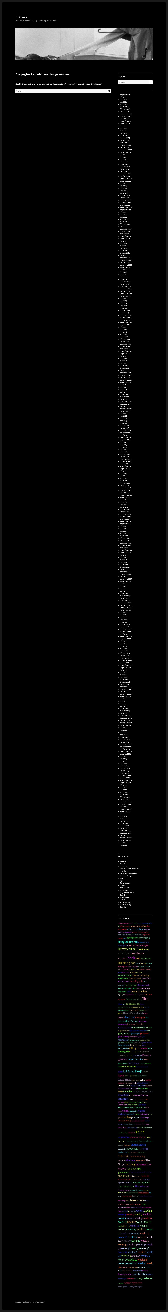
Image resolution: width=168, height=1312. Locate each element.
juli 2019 (123, 299)
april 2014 (123, 450)
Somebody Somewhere (139, 1141)
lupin (121, 1075)
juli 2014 (123, 442)
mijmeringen (123, 1088)
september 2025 (126, 121)
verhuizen (122, 1208)
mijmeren (148, 1086)
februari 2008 (125, 625)
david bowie (123, 981)
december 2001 (125, 802)
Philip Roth (144, 1114)
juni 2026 (123, 100)
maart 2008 (124, 622)
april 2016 (123, 392)
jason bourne (123, 1037)
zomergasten (133, 1283)
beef (127, 946)
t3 (141, 1149)
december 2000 (125, 831)
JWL (121, 878)
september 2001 (126, 809)
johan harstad (144, 1040)
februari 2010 (125, 567)
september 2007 (126, 637)
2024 (139, 924)
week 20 (141, 1229)
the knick (123, 1176)
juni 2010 (123, 557)
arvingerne (133, 937)
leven (138, 1067)
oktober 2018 (125, 320)
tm (150, 1193)
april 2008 (123, 620)
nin (147, 1099)
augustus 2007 (125, 639)
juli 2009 (123, 584)
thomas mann (143, 1193)
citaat (120, 969)
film (145, 999)
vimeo (133, 1208)
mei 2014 (123, 447)
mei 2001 (123, 819)
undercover (123, 1204)
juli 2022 (123, 212)
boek (131, 958)
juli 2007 (123, 641)
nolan (126, 1102)
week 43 (126, 1255)
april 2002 (123, 792)
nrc (145, 1102)
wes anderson (127, 1271)
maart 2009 (124, 593)
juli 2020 (123, 270)
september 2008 (126, 608)
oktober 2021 (125, 234)
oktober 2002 (125, 778)
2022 (131, 924)
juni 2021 (123, 243)
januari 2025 (124, 140)
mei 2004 (123, 732)
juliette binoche (135, 1045)
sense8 (131, 1132)
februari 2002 (125, 797)
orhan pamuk (139, 1107)
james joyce (135, 1034)
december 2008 (125, 601)
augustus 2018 (125, 325)
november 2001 (125, 804)
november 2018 (125, 318)
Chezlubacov (124, 866)
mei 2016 (123, 390)
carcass (143, 963)
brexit (138, 963)
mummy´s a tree (141, 1095)
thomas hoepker (132, 1193)
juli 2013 (123, 471)
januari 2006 (124, 684)
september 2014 (126, 438)
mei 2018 (123, 332)
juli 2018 (123, 327)
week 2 (148, 1210)
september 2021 (126, 236)
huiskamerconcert (125, 1028)
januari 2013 (124, 485)
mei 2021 (123, 246)
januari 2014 (124, 457)
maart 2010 (124, 565)
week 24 (144, 1233)
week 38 (144, 1248)
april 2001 (123, 821)
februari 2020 (125, 282)
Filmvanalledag (125, 876)
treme (135, 1196)
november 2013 (125, 462)
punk (133, 1118)
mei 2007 (123, 646)
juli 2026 (123, 97)
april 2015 (123, 421)
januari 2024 (124, 169)
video (128, 1207)
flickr (120, 1004)
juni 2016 (123, 387)
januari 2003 (124, 771)
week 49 (123, 1263)
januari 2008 (124, 627)
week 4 (130, 1214)
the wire (140, 1186)
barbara (140, 942)
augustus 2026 (125, 95)
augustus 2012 (125, 497)
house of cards (135, 1024)
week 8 (130, 1218)
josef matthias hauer (125, 1043)
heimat (130, 1017)
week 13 (140, 1222)
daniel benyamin (135, 978)
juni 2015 (123, 416)
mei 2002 (123, 790)
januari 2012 (124, 512)
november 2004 (126, 718)
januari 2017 (124, 370)
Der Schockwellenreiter (128, 873)
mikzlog (123, 885)
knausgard (123, 1051)
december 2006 (125, 658)
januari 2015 (124, 428)
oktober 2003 (125, 749)
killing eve (135, 1048)
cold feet (132, 972)
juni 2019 (123, 301)
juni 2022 (123, 215)
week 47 (132, 1259)
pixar (150, 1114)
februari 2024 (125, 167)
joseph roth (138, 1043)
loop (138, 1071)
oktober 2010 (125, 548)
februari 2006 (125, 682)
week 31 (145, 1240)
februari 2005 (125, 711)
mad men (124, 1079)
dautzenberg (146, 978)
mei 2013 (123, 476)
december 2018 (125, 315)
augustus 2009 (125, 581)
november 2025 (126, 116)
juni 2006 (123, 672)
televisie (123, 1156)
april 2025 (123, 133)
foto (124, 1004)
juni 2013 (123, 474)
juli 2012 (123, 500)
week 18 (122, 1229)
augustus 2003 (125, 754)
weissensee (133, 1267)
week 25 (122, 1237)
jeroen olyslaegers (135, 1037)
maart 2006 (124, 680)
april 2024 (123, 162)
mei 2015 (123, 418)
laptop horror (123, 1064)
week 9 (139, 1218)
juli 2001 (123, 814)
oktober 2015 (125, 406)
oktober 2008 (125, 605)
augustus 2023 (125, 181)
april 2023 (123, 191)
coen (120, 972)
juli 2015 (123, 414)
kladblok (144, 1048)
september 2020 (126, 265)
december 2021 (125, 229)
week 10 (147, 1218)
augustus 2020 (125, 267)
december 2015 (125, 402)
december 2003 (125, 744)
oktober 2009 (125, 577)
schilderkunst (132, 1128)
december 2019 (125, 287)
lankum (146, 1060)
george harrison (138, 1007)
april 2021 (123, 248)
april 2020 (123, 277)
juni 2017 (123, 358)
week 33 (132, 1244)
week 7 (122, 1218)
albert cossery (125, 926)
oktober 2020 (125, 263)
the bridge (130, 1164)
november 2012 (125, 490)
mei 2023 (123, 188)
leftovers (133, 1063)
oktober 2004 (125, 720)
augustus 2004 (125, 725)
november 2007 (126, 632)
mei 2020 (123, 275)
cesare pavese (123, 967)
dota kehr (122, 992)
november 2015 (125, 404)
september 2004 (126, 723)
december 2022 (125, 200)
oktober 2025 (125, 119)
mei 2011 (123, 531)
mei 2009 (123, 589)
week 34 (141, 1244)
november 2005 (126, 689)
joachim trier (133, 1040)
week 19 (132, 1229)
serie (140, 1132)
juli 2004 (123, 728)
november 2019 (125, 289)
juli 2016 (123, 385)
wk (135, 1279)
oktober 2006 (125, 663)
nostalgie (140, 1102)
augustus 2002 (125, 783)
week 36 (126, 1248)
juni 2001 (123, 816)
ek (135, 995)
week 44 (135, 1255)
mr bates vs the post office (142, 1092)
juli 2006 (123, 670)
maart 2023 (124, 193)
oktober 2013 (124, 464)
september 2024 (126, 150)
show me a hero (137, 1137)
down (129, 992)
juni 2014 (123, 445)
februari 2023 (125, 195)
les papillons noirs (127, 1067)
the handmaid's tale (140, 1172)
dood (135, 988)
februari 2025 (125, 138)
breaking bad (127, 963)
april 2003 (123, 764)
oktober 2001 (125, 807)
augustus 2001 (125, 811)
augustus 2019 (125, 296)
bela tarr (132, 946)
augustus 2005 (125, 696)
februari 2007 (125, 653)
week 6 (147, 1214)
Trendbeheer (125, 897)
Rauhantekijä (125, 1120)
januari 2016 (124, 399)
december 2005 (125, 687)
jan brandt (144, 1033)
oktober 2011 (124, 519)
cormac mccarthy (140, 975)
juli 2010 (123, 555)
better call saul (128, 949)
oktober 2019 (125, 291)
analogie (128, 932)
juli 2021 (123, 241)
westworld (137, 1271)
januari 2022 (124, 227)
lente (141, 1064)
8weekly (123, 861)
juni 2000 (123, 845)
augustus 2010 (125, 553)
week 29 (126, 1240)
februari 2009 (125, 596)
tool (119, 1196)
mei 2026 (123, 102)
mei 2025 (123, 131)
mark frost (135, 1080)
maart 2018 (124, 337)
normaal (132, 1102)
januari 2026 (124, 112)
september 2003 (126, 752)
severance (124, 1137)
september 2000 (126, 838)
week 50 (132, 1263)
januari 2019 (124, 313)
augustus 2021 (125, 239)
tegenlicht (142, 1152)
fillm (139, 1000)
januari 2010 (124, 569)
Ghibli (146, 1007)
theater (122, 1160)
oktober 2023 (125, 176)
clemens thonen (145, 969)
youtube (146, 1278)
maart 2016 (124, 394)
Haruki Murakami (133, 1013)
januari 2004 (124, 742)
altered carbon (135, 929)
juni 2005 (123, 701)
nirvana (121, 1102)
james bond (127, 1034)
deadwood (131, 985)
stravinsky (122, 1149)
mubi (131, 1095)
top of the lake (126, 1196)
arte (124, 938)
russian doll (140, 1124)
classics (126, 969)
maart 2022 (124, 222)
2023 (135, 924)
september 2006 (126, 665)
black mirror (124, 954)
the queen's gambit (141, 1183)
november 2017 (125, 346)
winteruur (130, 1279)
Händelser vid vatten (142, 1028)
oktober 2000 (125, 835)
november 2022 (126, 203)
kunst (130, 1056)
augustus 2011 (125, 524)
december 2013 (125, 459)
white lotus (140, 1274)
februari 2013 (125, 483)
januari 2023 (124, 198)
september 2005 (126, 694)
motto (120, 1092)
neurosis (131, 1099)
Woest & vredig (125, 905)
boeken (138, 959)
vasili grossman (135, 1204)
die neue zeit (144, 985)
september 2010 (126, 550)
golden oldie (134, 1010)
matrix (142, 1080)
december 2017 (125, 344)
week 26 (132, 1237)
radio (137, 1118)
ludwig (145, 1072)
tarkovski (122, 1152)
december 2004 (125, 716)
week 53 (124, 1267)
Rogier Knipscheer (127, 893)
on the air (142, 1105)
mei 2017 (123, 361)
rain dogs (144, 1117)
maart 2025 (124, 136)
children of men (144, 967)
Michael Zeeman (124, 1086)
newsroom (140, 1099)
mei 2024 (123, 159)
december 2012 (125, 488)
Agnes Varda (147, 924)
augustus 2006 (125, 668)
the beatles (140, 1161)
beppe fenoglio (142, 945)
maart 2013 (124, 481)
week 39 (122, 1252)
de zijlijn (123, 871)
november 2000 (126, 833)
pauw (137, 1114)
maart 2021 (124, 251)
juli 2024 (123, 155)
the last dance (134, 1176)
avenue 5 (145, 937)
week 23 (134, 1233)
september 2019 (126, 294)
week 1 (140, 1210)
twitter (146, 1201)
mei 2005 (123, 704)
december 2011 (125, 514)
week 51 (142, 1263)
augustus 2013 (125, 469)
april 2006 (124, 677)
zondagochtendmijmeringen (130, 1287)
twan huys (122, 1201)
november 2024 (126, 145)
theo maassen (137, 1180)
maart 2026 (124, 107)
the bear (131, 1160)
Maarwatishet (125, 883)
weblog (133, 1211)
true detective (146, 1196)
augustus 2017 (125, 354)
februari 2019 (125, 311)
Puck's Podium (125, 890)
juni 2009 (123, 586)
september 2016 (126, 380)
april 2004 (123, 735)
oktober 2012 (125, 493)
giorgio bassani (123, 1010)
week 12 (131, 1222)
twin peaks (137, 1200)
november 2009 (126, 574)
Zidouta (123, 907)
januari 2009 (124, 598)
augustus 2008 (125, 610)
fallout (129, 999)
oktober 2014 (125, 435)
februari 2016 (125, 397)
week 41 (141, 1252)
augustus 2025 (125, 124)
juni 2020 (123, 272)
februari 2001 (125, 826)
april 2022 (123, 219)
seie (138, 1128)
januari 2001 (124, 828)
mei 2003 (123, 761)
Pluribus (126, 1117)
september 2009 (126, 579)
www (138, 1279)
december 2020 (125, 258)
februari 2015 (125, 426)
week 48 (142, 1259)
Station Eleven (138, 1145)
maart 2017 (124, 366)
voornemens (147, 1208)
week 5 (138, 1214)
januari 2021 (124, 255)
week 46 (123, 1259)
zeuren (120, 1283)
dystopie (121, 995)
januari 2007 (124, 656)
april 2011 (123, 533)
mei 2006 (123, 675)
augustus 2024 (125, 152)
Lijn (121, 881)
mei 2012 (123, 502)
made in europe (141, 1076)
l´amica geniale (129, 1076)
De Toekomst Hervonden (129, 869)
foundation (133, 1003)
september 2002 (126, 780)
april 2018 (123, 334)
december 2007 (125, 629)
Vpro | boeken (125, 902)
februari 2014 (125, 454)
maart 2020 (124, 279)
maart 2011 (124, 536)
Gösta (141, 1010)
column (138, 972)
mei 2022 (123, 217)
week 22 (125, 1233)
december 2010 (125, 543)
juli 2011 (123, 526)
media (134, 1083)
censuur (149, 963)
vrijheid (125, 1211)
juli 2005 (123, 699)
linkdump (128, 1071)
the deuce (132, 1168)
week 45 (145, 1255)
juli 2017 (123, 356)
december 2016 (125, 373)
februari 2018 (125, 339)
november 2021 (125, 231)
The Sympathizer (126, 1186)
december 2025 (125, 114)
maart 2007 (124, 651)
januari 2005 (124, 713)
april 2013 (123, 478)
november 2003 (125, 747)
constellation (125, 975)
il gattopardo (123, 1031)
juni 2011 (123, 529)
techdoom (134, 1152)
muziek (123, 1098)
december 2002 (125, 773)
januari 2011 (124, 541)
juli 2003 (123, 756)
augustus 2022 (125, 210)
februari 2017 (125, 368)
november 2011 (125, 517)
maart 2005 (124, 708)
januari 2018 (124, 342)
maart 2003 (124, 766)
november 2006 (126, 660)
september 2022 (126, 207)
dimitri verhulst (124, 989)
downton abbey (139, 991)
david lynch (136, 981)
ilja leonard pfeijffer (138, 1031)
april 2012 (123, 505)
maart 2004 (124, 737)
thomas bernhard (136, 1190)
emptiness (140, 995)
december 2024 (125, 143)
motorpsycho (143, 1089)
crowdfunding (123, 978)
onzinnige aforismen (126, 1107)
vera (143, 1204)
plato (120, 1118)
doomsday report (143, 989)
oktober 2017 (125, 349)
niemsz (21, 17)
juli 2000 (123, 843)
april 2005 (123, 706)
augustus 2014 (125, 440)
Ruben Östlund (129, 1124)
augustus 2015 (125, 411)
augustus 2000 (125, 840)
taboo (145, 1149)
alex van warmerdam (138, 926)
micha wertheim (138, 1086)
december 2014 (125, 430)
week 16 (134, 1225)
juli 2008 (123, 613)
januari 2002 (124, 800)
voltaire (139, 1208)
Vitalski (123, 900)
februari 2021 (125, 253)
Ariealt (122, 864)
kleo (150, 1048)
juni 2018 (123, 330)
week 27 (141, 1237)
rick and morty (138, 1121)
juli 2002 (123, 785)
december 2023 (125, 171)
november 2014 (125, 433)
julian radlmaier (124, 1045)
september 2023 (126, 179)
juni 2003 (123, 759)
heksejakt (140, 1017)
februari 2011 (124, 538)
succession (133, 1148)
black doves (144, 949)
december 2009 (125, 572)
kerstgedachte (123, 1048)
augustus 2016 (125, 382)
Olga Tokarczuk (133, 1105)
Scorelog (123, 895)
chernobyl (133, 966)
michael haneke (142, 1083)
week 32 (122, 1244)
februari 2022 (125, 224)
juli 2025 (123, 126)
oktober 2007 (125, 634)
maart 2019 (124, 308)
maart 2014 (124, 452)
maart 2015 (124, 423)
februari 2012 (125, 509)
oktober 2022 (125, 205)
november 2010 (125, 545)
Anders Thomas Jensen (140, 932)
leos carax (147, 1064)
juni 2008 (123, 615)
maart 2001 (124, 823)
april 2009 (124, 591)
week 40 (132, 1252)
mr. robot (128, 1091)
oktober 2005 (125, 692)
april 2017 (123, 363)
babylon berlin (127, 942)
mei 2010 (123, 560)
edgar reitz (129, 995)
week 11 (122, 1222)
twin (128, 1201)
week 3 (122, 1214)
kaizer (144, 1045)
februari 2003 (125, 768)
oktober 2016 (125, 378)
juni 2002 (123, 788)
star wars (127, 1145)
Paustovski (130, 1114)
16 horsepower (123, 924)
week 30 (135, 1240)
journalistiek (147, 1043)
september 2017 (126, 351)
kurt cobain (137, 1056)
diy (131, 989)
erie (146, 995)
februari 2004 (125, 740)
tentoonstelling (137, 1156)
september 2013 (126, 466)
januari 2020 (124, 284)
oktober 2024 (125, 148)
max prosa (128, 1083)
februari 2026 (125, 109)
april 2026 (124, 104)
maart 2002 (124, 795)
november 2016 (125, 375)
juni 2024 (123, 157)
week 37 (135, 1248)
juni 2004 (123, 730)
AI (119, 926)
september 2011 (125, 521)
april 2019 (123, 306)
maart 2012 (124, 507)
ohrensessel (122, 1105)
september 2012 (126, 495)
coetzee (125, 972)
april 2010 (123, 562)
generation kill (125, 1007)
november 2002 (126, 776)
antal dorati (122, 935)
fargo (135, 1000)
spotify (120, 1145)
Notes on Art (124, 888)
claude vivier (134, 969)
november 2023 (125, 174)
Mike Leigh (134, 1089)
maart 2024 (124, 164)
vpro (120, 1211)
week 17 (144, 1225)
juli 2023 (123, 183)
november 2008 (126, 603)
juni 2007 (123, 644)
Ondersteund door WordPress (33, 1302)
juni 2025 (123, 128)
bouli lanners (146, 959)
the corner (141, 1165)
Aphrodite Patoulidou (135, 935)
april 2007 (123, 648)
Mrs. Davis (123, 1095)
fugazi (142, 1004)
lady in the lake (135, 1059)
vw (129, 1211)
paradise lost (133, 1111)
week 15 (125, 1225)
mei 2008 (123, 617)
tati (129, 1152)
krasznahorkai (134, 1052)
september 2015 (126, 409)
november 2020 (126, 260)
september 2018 (126, 322)
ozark (125, 1110)
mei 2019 (123, 303)
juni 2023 (123, 186)
